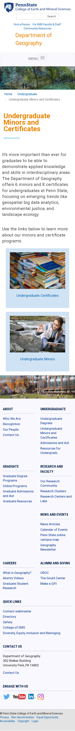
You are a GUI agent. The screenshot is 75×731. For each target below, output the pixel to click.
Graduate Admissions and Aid (18, 493)
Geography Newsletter (48, 547)
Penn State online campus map (52, 537)
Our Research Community (50, 483)
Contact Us (11, 435)
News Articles (50, 524)
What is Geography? (17, 573)
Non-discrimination (22, 717)
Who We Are (12, 419)
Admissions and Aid (54, 443)
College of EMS (14, 627)
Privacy (4, 717)
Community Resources (37, 28)
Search (51, 16)
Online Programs (15, 486)
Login (35, 721)
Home (8, 94)
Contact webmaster (17, 611)
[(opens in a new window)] (6, 697)
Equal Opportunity (47, 717)
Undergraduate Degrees (51, 421)
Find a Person (22, 24)
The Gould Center (52, 578)
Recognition (11, 424)
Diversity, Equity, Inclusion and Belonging (31, 633)
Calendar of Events (54, 530)
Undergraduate (27, 94)
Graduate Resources (17, 501)
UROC (44, 573)
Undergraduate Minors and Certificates (51, 433)
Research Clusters (53, 491)
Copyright (23, 721)
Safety (7, 622)
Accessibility (7, 721)
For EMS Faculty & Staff (47, 24)
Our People (11, 429)
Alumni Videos (13, 578)
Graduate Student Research (15, 586)
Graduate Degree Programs (15, 478)
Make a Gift (48, 583)
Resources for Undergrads (50, 450)
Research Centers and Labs (56, 499)
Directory (9, 616)
